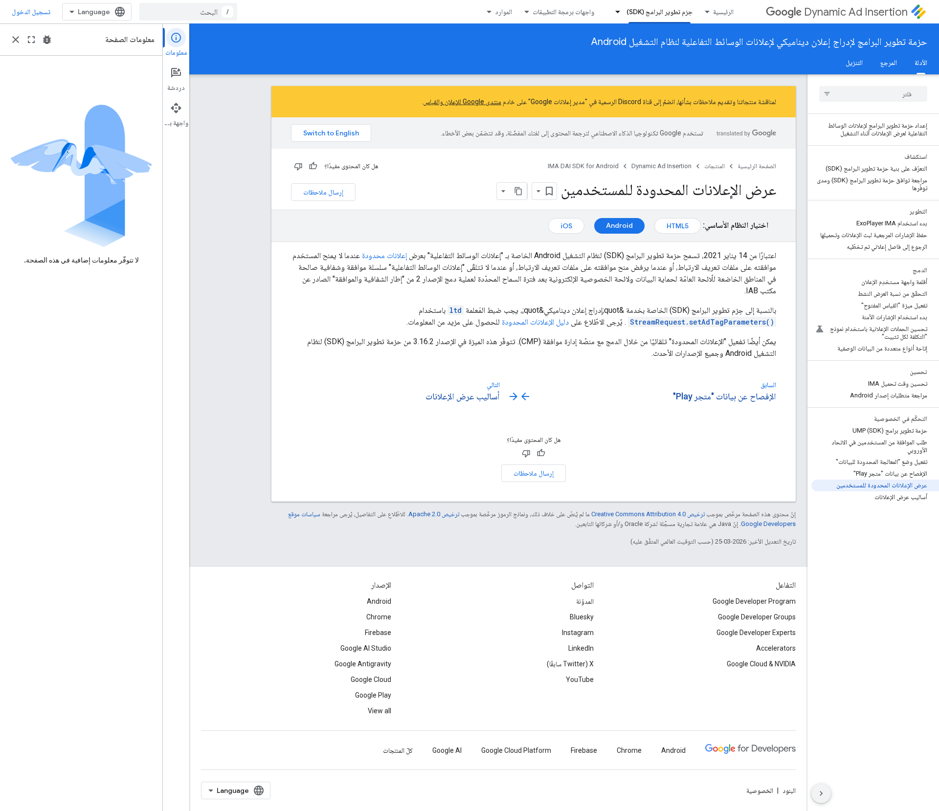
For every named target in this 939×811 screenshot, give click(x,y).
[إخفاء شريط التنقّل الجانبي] (821, 793)
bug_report (47, 39)
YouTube (580, 679)
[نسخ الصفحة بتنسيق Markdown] (518, 191)
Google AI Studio (365, 648)
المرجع (888, 62)
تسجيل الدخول (31, 12)
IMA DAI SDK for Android (583, 166)
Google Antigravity (363, 664)
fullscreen (31, 39)
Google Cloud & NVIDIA (761, 664)
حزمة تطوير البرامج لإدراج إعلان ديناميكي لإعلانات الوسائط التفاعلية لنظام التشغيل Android (759, 42)
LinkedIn (581, 648)
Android (619, 225)
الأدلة (921, 62)
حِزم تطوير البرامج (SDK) (659, 11)
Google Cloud (371, 679)
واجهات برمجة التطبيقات (563, 11)
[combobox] (188, 12)
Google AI (447, 750)
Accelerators (776, 648)
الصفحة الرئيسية (757, 166)
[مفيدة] (313, 166)
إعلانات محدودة (384, 255)
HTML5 (678, 225)
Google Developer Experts (756, 632)
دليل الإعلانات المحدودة (535, 322)
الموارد (503, 11)
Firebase (378, 632)
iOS (566, 225)
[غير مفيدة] (298, 166)
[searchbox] (873, 94)
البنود (789, 790)
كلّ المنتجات (398, 750)
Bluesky (582, 617)
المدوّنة (585, 601)
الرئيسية (723, 11)
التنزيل (854, 62)
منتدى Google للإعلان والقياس (462, 102)
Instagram (578, 632)
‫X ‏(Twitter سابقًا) (570, 664)
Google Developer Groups (757, 617)
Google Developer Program (754, 601)
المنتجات (714, 166)
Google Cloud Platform (516, 750)
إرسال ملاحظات (323, 192)
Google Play (373, 695)
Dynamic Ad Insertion (856, 12)
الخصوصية (759, 790)
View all (379, 711)
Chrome (378, 617)
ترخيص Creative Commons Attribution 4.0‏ (648, 514)
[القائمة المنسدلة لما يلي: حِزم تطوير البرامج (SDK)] (614, 11)
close (16, 39)
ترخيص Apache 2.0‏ (433, 514)
